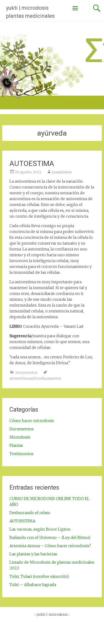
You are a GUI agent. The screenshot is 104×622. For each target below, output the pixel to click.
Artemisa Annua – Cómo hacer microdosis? (50, 545)
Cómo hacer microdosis (31, 420)
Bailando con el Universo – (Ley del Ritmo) (49, 537)
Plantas (16, 445)
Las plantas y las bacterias (33, 554)
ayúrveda (37, 378)
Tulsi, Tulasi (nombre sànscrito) (39, 576)
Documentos (26, 372)
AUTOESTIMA (31, 163)
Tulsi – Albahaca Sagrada (32, 584)
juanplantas (62, 172)
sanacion (53, 378)
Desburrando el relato (29, 512)
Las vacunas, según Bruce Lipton (39, 529)
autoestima (19, 378)
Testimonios (21, 453)
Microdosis (19, 437)
